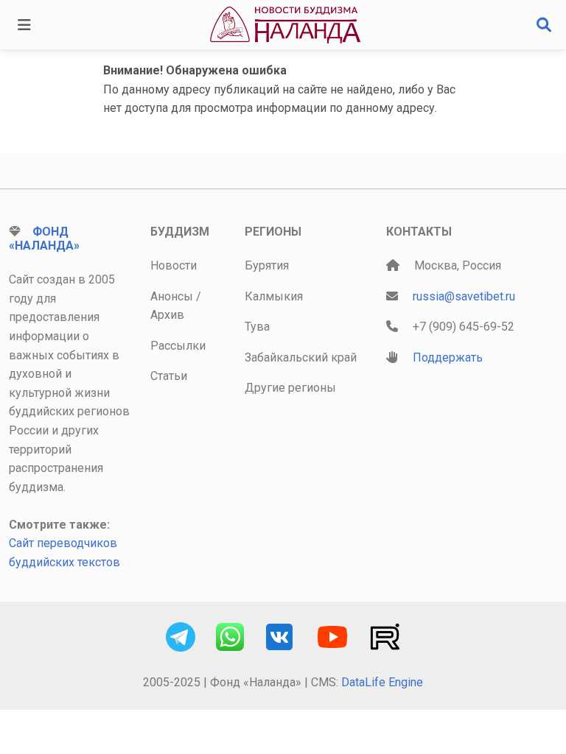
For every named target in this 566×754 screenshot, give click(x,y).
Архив (167, 315)
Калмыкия (274, 296)
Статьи (168, 376)
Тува (257, 327)
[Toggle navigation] (24, 25)
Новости (173, 265)
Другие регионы (290, 388)
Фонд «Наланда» (44, 239)
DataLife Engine (382, 682)
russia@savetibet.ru (464, 296)
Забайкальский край (301, 357)
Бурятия (267, 265)
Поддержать (448, 357)
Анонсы (171, 296)
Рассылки (178, 346)
